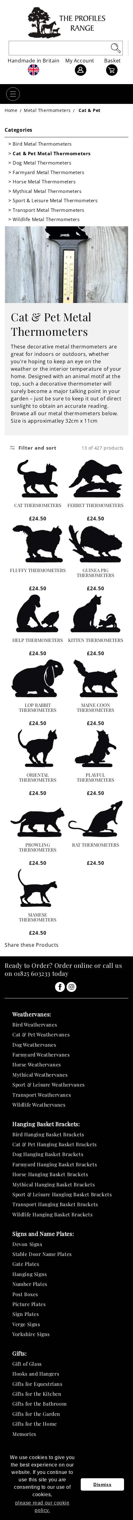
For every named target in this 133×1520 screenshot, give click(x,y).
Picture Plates (28, 1304)
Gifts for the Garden (36, 1414)
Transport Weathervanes (41, 1094)
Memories (24, 1434)
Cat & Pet (89, 110)
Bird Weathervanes (34, 1024)
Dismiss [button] (102, 1484)
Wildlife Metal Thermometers (46, 219)
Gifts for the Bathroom (39, 1403)
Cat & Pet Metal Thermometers (52, 153)
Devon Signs (27, 1244)
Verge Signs (26, 1324)
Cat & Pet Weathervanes (41, 1034)
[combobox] (65, 48)
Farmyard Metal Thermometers (48, 172)
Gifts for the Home (34, 1423)
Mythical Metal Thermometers (47, 191)
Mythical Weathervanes (40, 1074)
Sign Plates (25, 1314)
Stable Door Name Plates (42, 1254)
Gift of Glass (27, 1363)
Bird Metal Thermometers (42, 144)
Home (11, 110)
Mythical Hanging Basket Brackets (53, 1184)
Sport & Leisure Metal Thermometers (55, 200)
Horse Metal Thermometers (44, 181)
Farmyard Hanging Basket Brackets (54, 1164)
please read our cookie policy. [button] (42, 1506)
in (60, 987)
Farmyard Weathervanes (41, 1054)
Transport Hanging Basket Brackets (55, 1204)
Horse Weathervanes (36, 1064)
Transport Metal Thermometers (48, 210)
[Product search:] (115, 48)
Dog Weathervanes (34, 1044)
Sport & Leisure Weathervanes (48, 1084)
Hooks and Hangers (35, 1373)
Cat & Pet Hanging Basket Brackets (54, 1144)
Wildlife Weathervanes (39, 1104)
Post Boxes (25, 1294)
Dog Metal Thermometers (42, 163)
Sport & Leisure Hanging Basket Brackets (62, 1194)
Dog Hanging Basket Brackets (47, 1154)
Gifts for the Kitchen (37, 1393)
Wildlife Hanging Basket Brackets (52, 1214)
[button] (13, 94)
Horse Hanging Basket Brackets (50, 1174)
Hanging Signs (29, 1274)
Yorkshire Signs (31, 1334)
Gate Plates (25, 1264)
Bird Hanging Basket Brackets (48, 1134)
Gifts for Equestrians (37, 1384)
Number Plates (29, 1284)
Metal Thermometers (47, 110)
